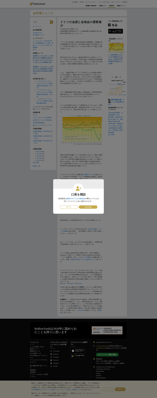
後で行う (69, 207)
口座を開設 (88, 207)
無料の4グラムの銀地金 (76, 198)
